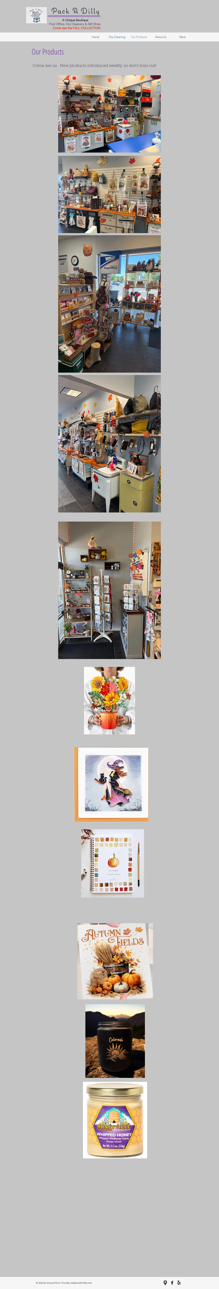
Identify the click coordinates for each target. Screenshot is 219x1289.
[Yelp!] (179, 1282)
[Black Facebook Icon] (172, 1282)
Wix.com (87, 1282)
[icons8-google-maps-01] (165, 1282)
